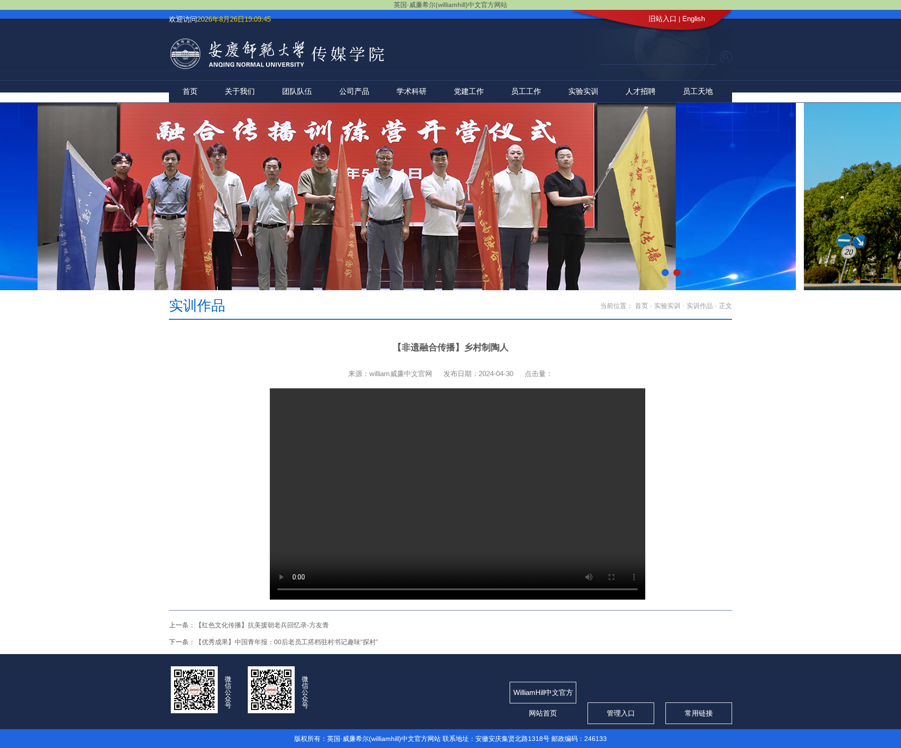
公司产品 (354, 91)
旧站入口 (663, 19)
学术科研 (412, 91)
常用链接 (699, 713)
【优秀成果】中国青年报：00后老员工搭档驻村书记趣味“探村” (286, 642)
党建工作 (469, 91)
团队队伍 (297, 91)
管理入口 (621, 713)
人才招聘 (641, 91)
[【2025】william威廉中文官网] (277, 65)
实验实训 (583, 91)
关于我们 (240, 91)
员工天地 (698, 91)
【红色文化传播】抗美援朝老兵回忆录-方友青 (262, 625)
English (693, 19)
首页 (190, 91)
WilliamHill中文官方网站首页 (543, 695)
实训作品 (700, 305)
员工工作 (526, 91)
